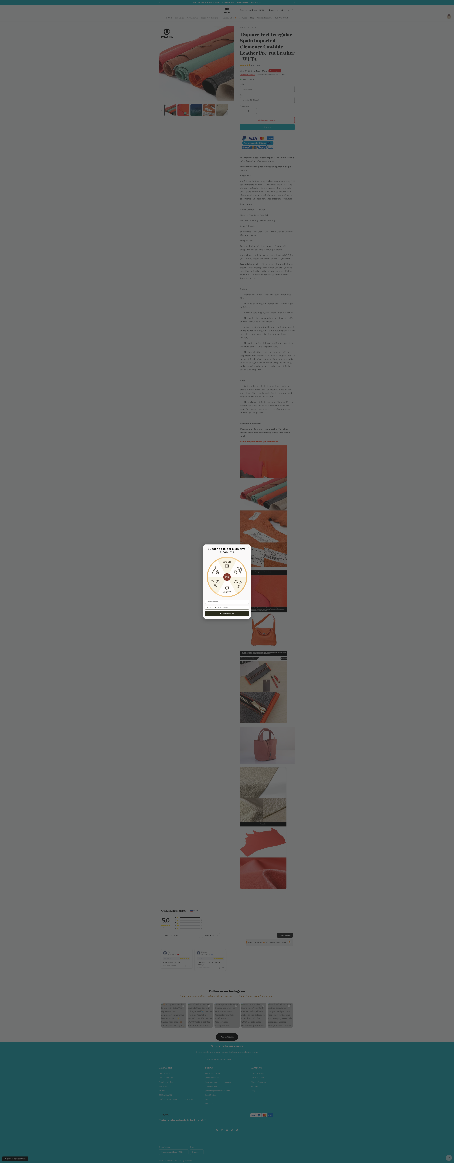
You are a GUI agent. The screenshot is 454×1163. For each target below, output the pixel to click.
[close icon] (248, 547)
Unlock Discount (227, 613)
